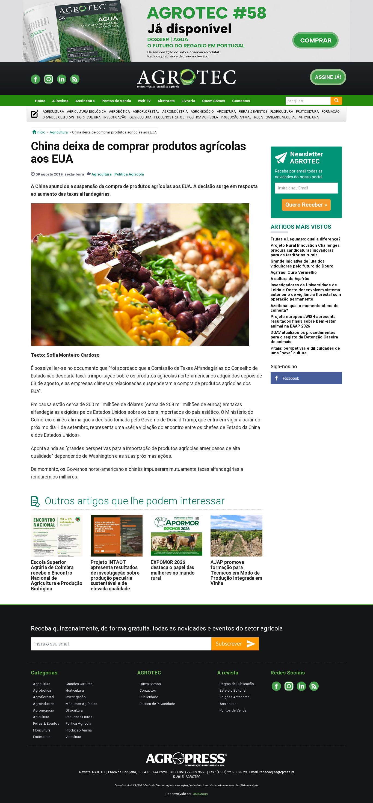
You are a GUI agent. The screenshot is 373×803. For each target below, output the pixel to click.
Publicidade (149, 697)
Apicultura (226, 112)
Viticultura (309, 117)
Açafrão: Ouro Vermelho (294, 272)
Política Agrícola (202, 117)
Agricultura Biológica (86, 112)
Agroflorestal (146, 112)
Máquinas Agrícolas (81, 704)
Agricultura (53, 112)
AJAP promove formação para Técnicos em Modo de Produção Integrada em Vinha (236, 573)
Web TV (144, 101)
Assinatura (85, 101)
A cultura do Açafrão (290, 278)
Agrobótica (119, 112)
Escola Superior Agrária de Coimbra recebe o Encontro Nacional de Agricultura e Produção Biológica (56, 575)
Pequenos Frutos (169, 117)
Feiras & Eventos (253, 112)
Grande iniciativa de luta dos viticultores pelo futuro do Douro (302, 263)
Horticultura (88, 117)
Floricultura (281, 112)
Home (40, 101)
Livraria (188, 101)
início (40, 132)
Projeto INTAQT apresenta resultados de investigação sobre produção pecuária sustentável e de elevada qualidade (115, 575)
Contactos (241, 101)
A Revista (60, 101)
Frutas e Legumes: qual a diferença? (306, 239)
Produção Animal (236, 117)
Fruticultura (307, 112)
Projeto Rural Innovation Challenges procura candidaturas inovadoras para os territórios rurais (305, 250)
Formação (331, 112)
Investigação (114, 117)
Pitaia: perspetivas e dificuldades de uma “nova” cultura (305, 350)
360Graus (200, 794)
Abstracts (166, 101)
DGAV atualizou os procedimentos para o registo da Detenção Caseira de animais (304, 337)
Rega (258, 117)
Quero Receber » (306, 204)
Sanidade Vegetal (281, 117)
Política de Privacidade (157, 704)
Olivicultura (140, 117)
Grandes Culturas (58, 117)
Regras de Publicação (237, 684)
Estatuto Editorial (233, 690)
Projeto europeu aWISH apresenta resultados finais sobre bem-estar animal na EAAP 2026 (303, 321)
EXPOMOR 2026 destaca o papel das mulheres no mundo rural (173, 570)
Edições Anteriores (235, 697)
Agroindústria (175, 112)
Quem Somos (213, 101)
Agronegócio (202, 112)
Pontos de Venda (116, 101)
